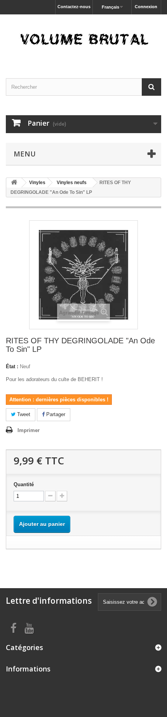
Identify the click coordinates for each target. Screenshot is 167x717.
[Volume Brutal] (83, 39)
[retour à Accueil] (14, 183)
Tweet (23, 414)
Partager (55, 414)
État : (12, 366)
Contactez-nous (73, 6)
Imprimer (28, 430)
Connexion (146, 6)
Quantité (24, 484)
